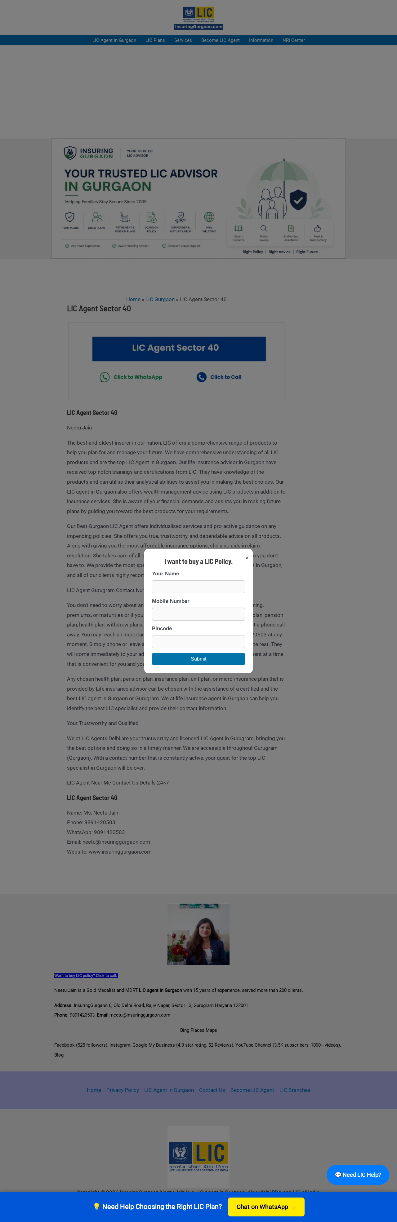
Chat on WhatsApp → (266, 1207)
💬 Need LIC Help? (357, 1174)
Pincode (162, 628)
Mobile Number (171, 601)
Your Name (165, 574)
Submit (198, 659)
